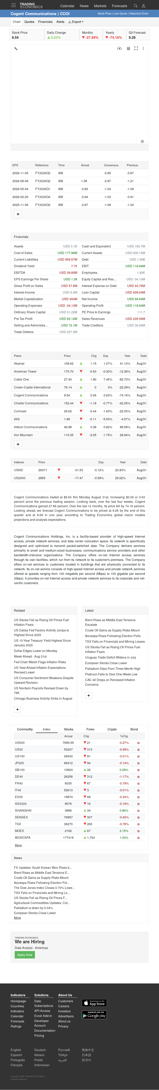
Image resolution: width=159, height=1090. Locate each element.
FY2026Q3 (42, 173)
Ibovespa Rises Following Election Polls (113, 636)
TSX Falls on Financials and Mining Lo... (42, 892)
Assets (18, 246)
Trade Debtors (24, 332)
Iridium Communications (30, 427)
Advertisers (66, 1016)
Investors (64, 1011)
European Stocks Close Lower (106, 663)
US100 (20, 756)
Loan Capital (90, 292)
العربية (62, 1060)
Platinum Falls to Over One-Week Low (111, 674)
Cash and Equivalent (96, 246)
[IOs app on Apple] (94, 1003)
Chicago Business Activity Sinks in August (43, 698)
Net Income (90, 299)
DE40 (19, 776)
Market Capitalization (28, 299)
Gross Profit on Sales (28, 285)
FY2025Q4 (42, 197)
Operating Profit (92, 305)
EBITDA (19, 272)
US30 (19, 749)
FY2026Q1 (42, 189)
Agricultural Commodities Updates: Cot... (42, 903)
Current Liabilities (26, 259)
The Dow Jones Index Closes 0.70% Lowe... (44, 887)
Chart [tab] (16, 21)
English (16, 1050)
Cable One (21, 379)
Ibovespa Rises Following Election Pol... (41, 882)
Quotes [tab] (29, 21)
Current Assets (92, 253)
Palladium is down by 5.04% (33, 908)
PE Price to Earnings (96, 312)
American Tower (25, 371)
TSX (18, 824)
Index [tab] (46, 729)
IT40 (18, 790)
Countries (17, 1006)
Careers (63, 1006)
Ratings (16, 1026)
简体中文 (88, 1050)
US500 (20, 742)
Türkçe (62, 1055)
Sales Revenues (93, 318)
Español (16, 1055)
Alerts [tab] (60, 21)
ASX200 (21, 803)
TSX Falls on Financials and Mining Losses (115, 641)
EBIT (85, 266)
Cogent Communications (31, 395)
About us (64, 1021)
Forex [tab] (90, 729)
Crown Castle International (32, 387)
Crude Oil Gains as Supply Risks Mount (112, 630)
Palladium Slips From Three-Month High (112, 668)
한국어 (86, 1060)
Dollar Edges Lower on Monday (35, 650)
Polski (38, 1060)
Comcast (20, 411)
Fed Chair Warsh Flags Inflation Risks (40, 662)
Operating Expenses (28, 305)
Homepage (18, 1001)
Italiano (39, 1055)
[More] (17, 709)
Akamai (19, 363)
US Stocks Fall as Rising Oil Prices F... (40, 897)
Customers (65, 1001)
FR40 (19, 783)
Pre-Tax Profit (23, 318)
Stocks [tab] (68, 729)
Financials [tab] (45, 21)
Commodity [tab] (25, 729)
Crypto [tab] (112, 729)
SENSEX (21, 817)
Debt (85, 259)
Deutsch (40, 1050)
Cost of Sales (23, 253)
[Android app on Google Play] (94, 1015)
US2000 (19, 478)
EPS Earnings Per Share (31, 279)
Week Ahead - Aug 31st (30, 656)
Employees (89, 272)
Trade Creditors (92, 325)
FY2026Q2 (42, 181)
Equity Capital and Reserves (99, 279)
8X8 (17, 419)
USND (18, 470)
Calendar (17, 1016)
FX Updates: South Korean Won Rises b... (43, 867)
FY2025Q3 (42, 204)
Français (16, 1065)
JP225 (19, 763)
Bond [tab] (134, 729)
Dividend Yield (24, 266)
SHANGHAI (23, 810)
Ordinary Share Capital (30, 312)
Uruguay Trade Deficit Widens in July (110, 657)
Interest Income (24, 292)
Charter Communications (31, 403)
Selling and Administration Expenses (31, 325)
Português (18, 1060)
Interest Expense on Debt (99, 285)
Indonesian (42, 1065)
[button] (143, 6)
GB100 (20, 769)
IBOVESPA (22, 837)
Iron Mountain (23, 435)
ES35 (19, 797)
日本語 (86, 1055)
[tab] (75, 21)
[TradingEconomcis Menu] (15, 5)
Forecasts (17, 1021)
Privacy (63, 1026)
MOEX (19, 830)
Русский (64, 1050)
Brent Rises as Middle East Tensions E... (42, 872)
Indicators (17, 1011)
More (18, 845)
